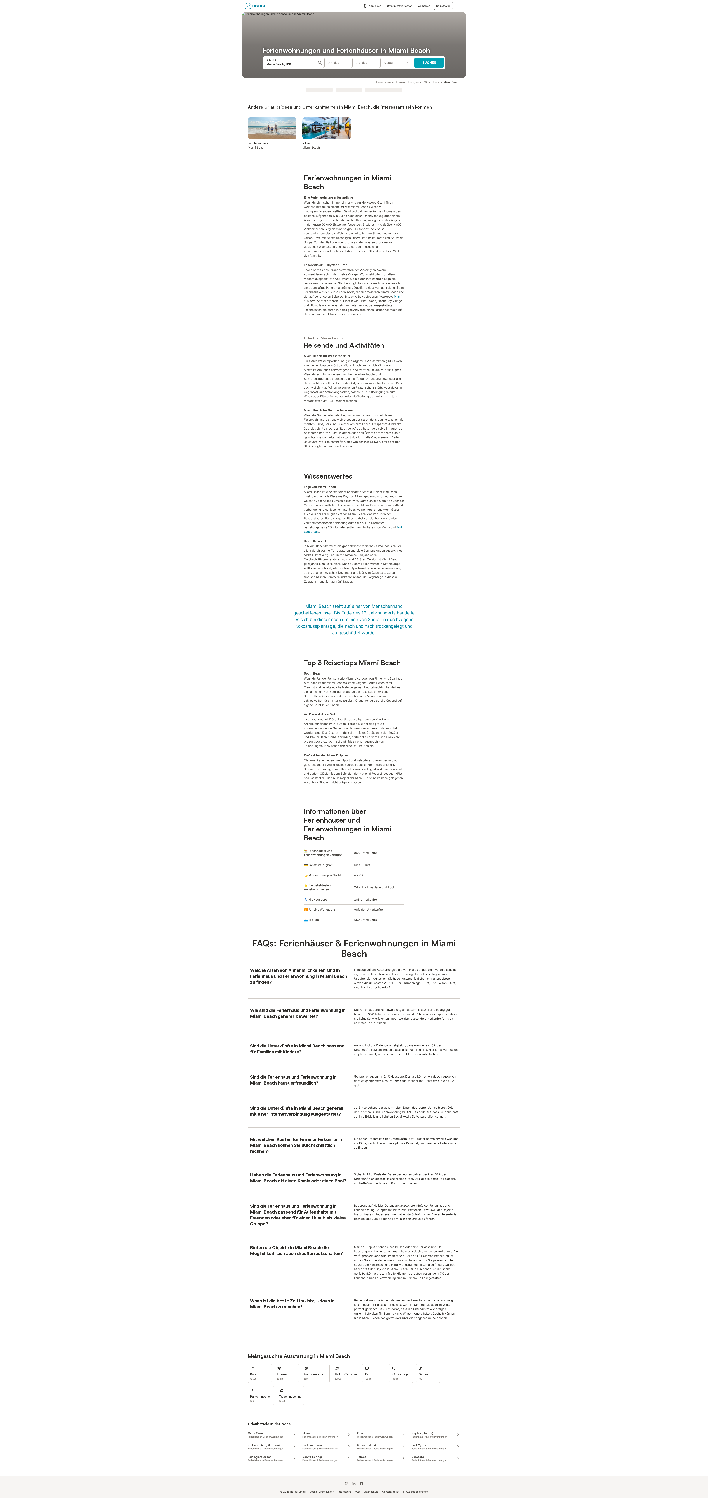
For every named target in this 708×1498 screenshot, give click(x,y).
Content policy (391, 1491)
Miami (398, 296)
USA (425, 82)
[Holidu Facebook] (361, 1483)
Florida (436, 82)
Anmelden (424, 5)
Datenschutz (371, 1491)
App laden (375, 5)
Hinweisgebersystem (415, 1491)
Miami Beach (451, 82)
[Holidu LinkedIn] (354, 1483)
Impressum (344, 1491)
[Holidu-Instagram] (346, 1483)
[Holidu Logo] (263, 6)
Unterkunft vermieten (399, 5)
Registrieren (443, 5)
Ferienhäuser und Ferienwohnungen (397, 82)
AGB (357, 1491)
